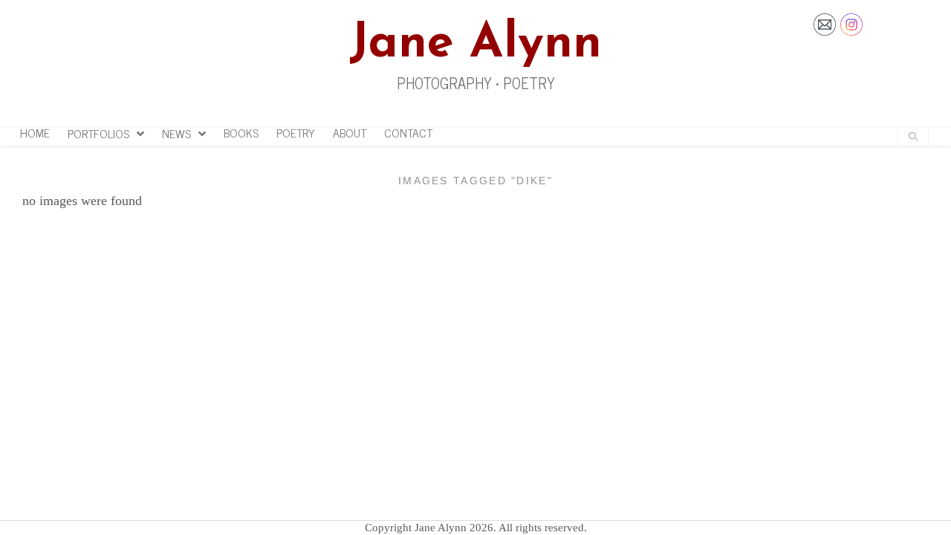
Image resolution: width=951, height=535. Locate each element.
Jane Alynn (475, 44)
